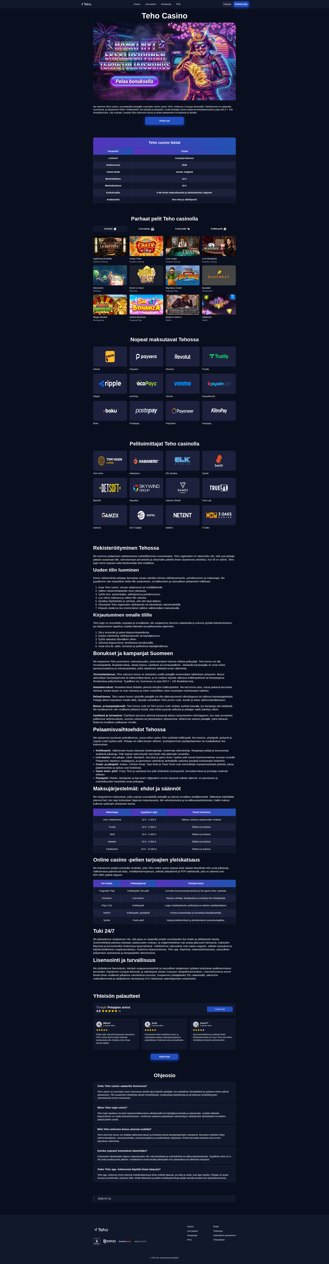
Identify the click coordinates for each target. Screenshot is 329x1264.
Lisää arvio (220, 1009)
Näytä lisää (164, 1057)
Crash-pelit (180, 229)
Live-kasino (144, 229)
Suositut (108, 229)
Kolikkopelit (216, 229)
